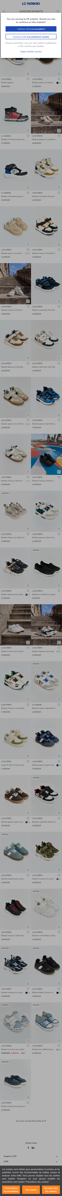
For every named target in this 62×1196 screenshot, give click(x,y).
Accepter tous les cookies (51, 1190)
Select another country (31, 51)
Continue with (31, 29)
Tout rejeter (31, 1189)
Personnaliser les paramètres (11, 1190)
